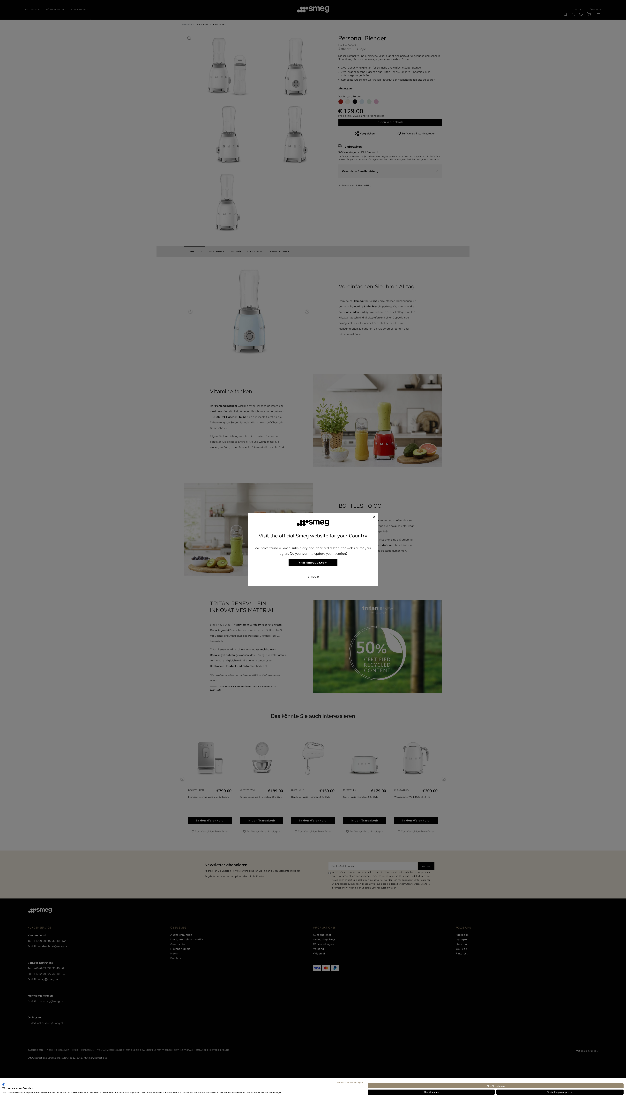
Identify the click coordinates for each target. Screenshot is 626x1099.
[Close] (374, 516)
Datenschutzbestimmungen (350, 1082)
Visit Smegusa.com (313, 562)
